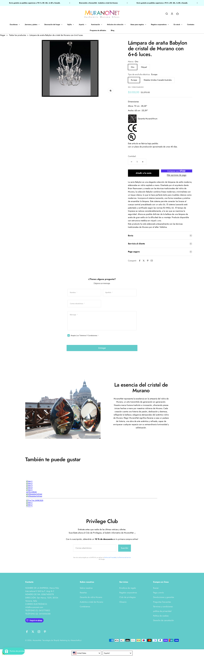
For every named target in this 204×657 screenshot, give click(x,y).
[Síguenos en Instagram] (38, 631)
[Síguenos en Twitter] (32, 631)
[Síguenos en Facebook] (26, 631)
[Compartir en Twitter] (144, 261)
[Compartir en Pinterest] (148, 261)
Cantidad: (132, 156)
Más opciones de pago (176, 175)
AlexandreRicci (76, 640)
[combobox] (87, 653)
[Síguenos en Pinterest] (45, 631)
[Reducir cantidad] (131, 162)
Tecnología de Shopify (50, 640)
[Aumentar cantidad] (142, 162)
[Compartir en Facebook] (140, 261)
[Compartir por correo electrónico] (152, 261)
